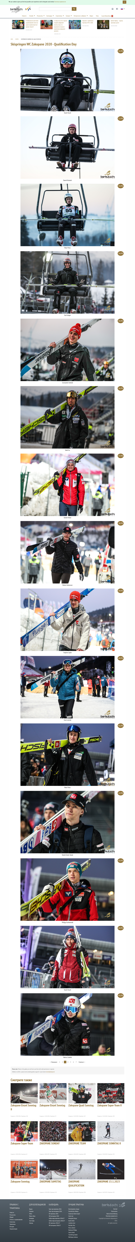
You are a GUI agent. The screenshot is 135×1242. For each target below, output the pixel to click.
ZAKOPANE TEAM (77, 1143)
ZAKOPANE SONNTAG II (109, 1143)
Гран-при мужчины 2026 (55, 1209)
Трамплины (13, 1224)
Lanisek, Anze (71, 1223)
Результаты (13, 1215)
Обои (30, 1214)
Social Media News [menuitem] (106, 16)
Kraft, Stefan (71, 1221)
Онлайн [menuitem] (31, 16)
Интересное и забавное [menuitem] (80, 16)
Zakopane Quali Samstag (81, 1105)
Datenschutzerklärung (111, 1214)
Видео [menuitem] (91, 16)
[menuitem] (112, 9)
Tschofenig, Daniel (73, 1235)
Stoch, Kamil (71, 1232)
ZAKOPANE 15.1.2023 (108, 1181)
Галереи (17, 39)
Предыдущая (54, 1062)
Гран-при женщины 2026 (55, 1211)
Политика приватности (60, 2)
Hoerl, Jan (70, 1216)
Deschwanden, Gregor (73, 1209)
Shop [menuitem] (97, 16)
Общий (11, 1217)
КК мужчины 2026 (53, 1214)
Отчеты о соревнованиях (16, 1219)
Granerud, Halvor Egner (74, 1214)
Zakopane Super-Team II (109, 1105)
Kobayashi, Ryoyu (72, 1218)
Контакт (115, 1209)
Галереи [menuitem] (68, 16)
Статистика (12, 1222)
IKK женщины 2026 (54, 1216)
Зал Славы (31, 1221)
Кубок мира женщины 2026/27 (57, 1221)
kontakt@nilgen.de (50, 1072)
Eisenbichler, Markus (73, 1211)
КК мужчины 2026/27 (54, 1223)
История (12, 1226)
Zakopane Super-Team (22, 1143)
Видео (31, 1209)
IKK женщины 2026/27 (55, 1225)
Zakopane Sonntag (20, 1181)
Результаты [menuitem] (40, 16)
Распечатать (114, 1211)
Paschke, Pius (71, 1225)
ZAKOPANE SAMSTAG (50, 1181)
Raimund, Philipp (72, 1230)
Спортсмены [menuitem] (59, 16)
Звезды (31, 1223)
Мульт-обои (32, 1216)
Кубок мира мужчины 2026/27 (56, 1218)
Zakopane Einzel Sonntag (52, 1105)
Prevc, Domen (71, 1228)
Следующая (81, 1062)
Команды (31, 1218)
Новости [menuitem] (24, 16)
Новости (12, 1212)
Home (12, 39)
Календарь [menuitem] (49, 16)
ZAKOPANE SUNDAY (50, 1143)
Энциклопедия (13, 1229)
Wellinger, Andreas (73, 1237)
